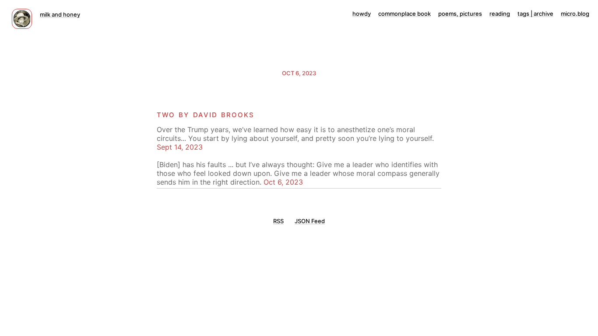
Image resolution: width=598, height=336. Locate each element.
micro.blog (575, 13)
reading (499, 13)
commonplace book (404, 13)
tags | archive (535, 13)
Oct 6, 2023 (299, 73)
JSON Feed (310, 220)
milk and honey (60, 14)
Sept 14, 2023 (180, 147)
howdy (361, 13)
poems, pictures (460, 13)
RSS (278, 220)
